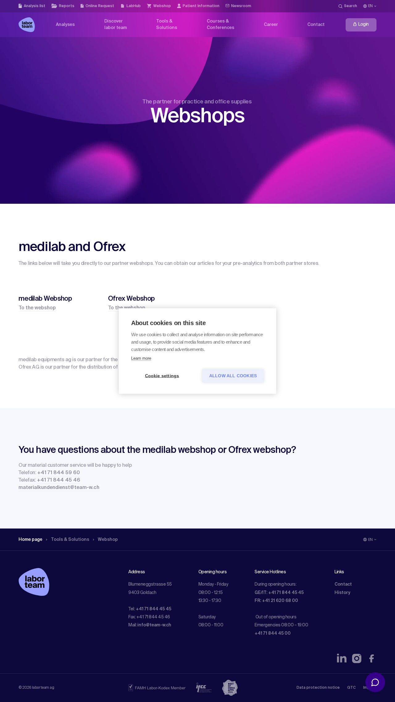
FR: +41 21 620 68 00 (276, 601)
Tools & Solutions (70, 539)
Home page (30, 539)
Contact (343, 584)
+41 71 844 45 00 (273, 633)
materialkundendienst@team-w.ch (59, 487)
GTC (351, 688)
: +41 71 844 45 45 (152, 609)
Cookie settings (162, 376)
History (342, 593)
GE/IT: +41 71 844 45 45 (279, 593)
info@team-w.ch (154, 625)
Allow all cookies (233, 376)
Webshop (108, 539)
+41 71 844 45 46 (58, 480)
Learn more (141, 358)
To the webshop (37, 308)
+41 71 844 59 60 (58, 472)
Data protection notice (318, 688)
